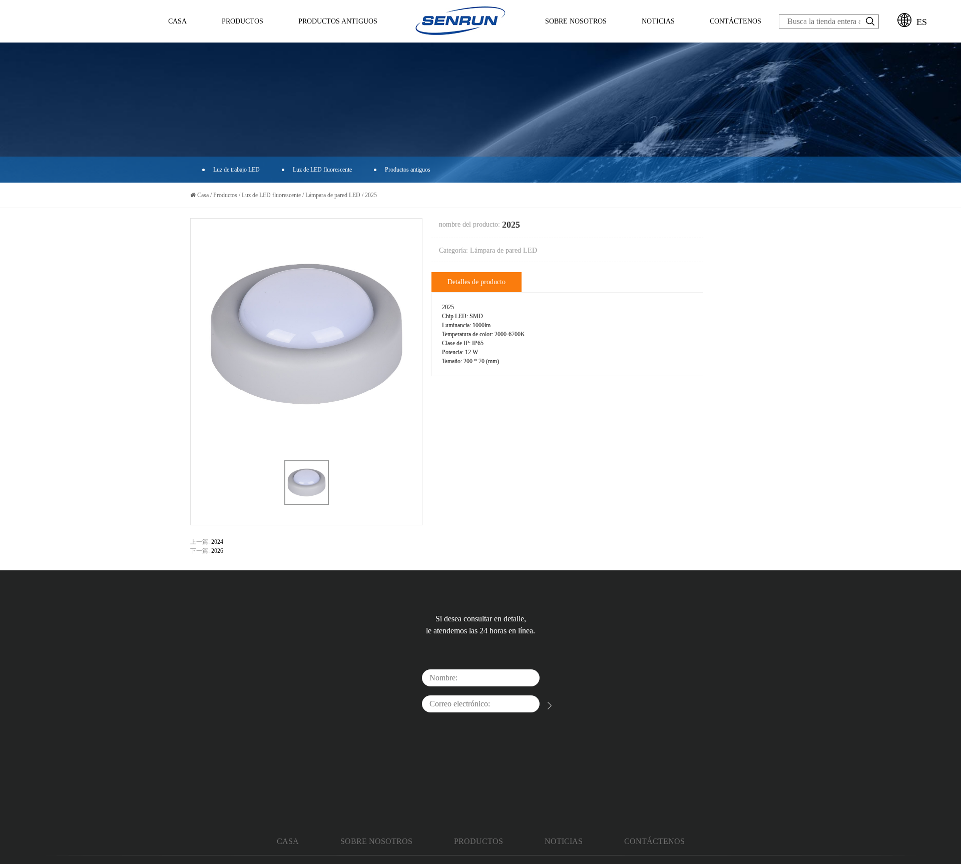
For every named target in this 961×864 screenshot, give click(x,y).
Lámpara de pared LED (332, 195)
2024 (217, 541)
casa (288, 841)
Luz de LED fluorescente (249, 40)
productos (478, 841)
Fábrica (573, 38)
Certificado (573, 39)
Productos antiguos (407, 169)
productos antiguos (337, 21)
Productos (242, 21)
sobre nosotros (576, 21)
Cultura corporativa (573, 40)
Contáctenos (735, 21)
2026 (217, 550)
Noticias (658, 21)
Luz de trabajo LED (236, 169)
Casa (177, 21)
